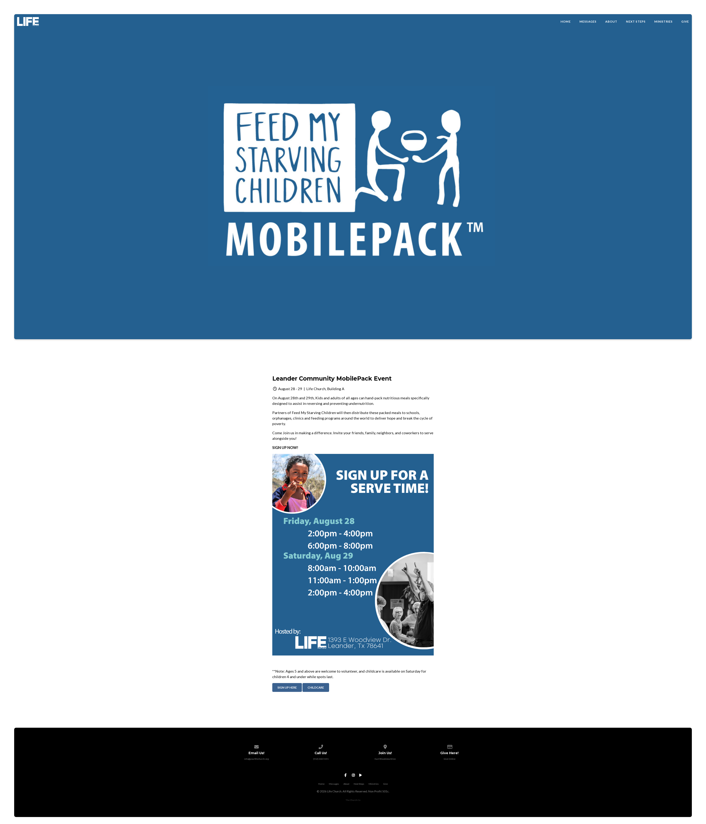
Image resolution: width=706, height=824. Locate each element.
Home (566, 21)
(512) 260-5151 (321, 758)
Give (685, 21)
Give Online (449, 758)
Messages (588, 21)
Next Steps (636, 21)
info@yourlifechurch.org (256, 758)
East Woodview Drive (385, 758)
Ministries (663, 21)
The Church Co (353, 800)
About (611, 21)
